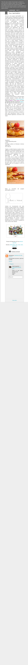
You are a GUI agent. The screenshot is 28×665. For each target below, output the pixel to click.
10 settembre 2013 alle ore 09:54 (16, 267)
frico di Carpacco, (20, 99)
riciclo (22, 244)
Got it (18, 10)
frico (16, 244)
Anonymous (11, 255)
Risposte (11, 264)
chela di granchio (15, 266)
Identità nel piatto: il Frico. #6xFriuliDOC (14, 12)
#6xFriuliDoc (12, 244)
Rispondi (10, 261)
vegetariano (14, 246)
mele (19, 244)
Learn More (12, 10)
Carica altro (14, 300)
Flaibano (22, 101)
